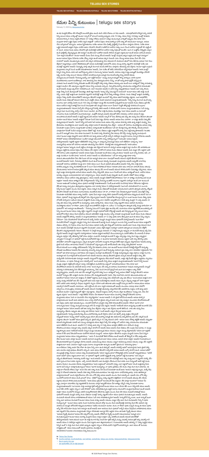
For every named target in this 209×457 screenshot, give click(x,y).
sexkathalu (96, 439)
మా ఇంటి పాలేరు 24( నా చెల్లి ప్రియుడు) (71, 443)
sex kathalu (87, 439)
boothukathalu (76, 439)
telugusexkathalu (121, 439)
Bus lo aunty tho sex (66, 441)
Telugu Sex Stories (104, 3)
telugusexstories (134, 439)
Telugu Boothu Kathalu (131, 11)
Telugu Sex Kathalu (65, 11)
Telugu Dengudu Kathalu (87, 11)
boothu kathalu (64, 439)
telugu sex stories (107, 439)
